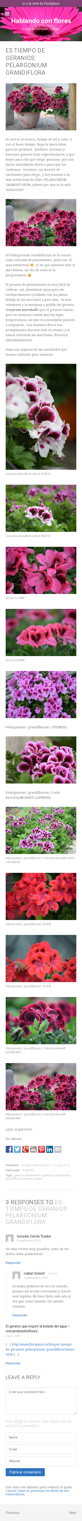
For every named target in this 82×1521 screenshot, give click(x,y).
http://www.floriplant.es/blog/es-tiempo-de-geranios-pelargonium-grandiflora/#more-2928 (41, 1349)
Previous (12, 1513)
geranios (48, 1175)
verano (38, 1178)
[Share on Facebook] (9, 1149)
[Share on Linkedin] (49, 1149)
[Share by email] (57, 1149)
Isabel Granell (34, 1273)
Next (72, 1513)
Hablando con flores (41, 21)
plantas (28, 1178)
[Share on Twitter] (17, 1149)
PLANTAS (28, 1170)
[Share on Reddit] (33, 1149)
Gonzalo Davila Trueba (34, 1236)
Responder (13, 1263)
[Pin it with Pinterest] (41, 1149)
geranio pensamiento (27, 1175)
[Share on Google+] (25, 1149)
